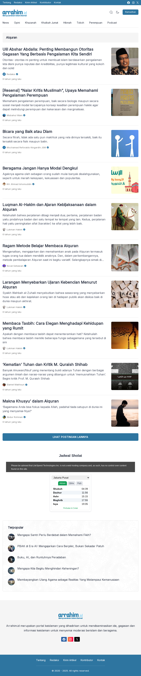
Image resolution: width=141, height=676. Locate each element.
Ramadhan (130, 12)
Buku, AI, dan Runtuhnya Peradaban (41, 557)
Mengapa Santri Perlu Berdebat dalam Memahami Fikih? (54, 535)
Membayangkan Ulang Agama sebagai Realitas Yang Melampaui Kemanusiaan (68, 579)
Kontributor (45, 2)
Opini (17, 22)
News (6, 22)
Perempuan (95, 22)
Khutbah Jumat (49, 22)
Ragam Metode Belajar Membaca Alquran (40, 245)
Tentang (7, 2)
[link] (128, 2)
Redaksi (18, 2)
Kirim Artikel (31, 2)
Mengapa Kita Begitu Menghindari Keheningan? (48, 568)
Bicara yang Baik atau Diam (27, 131)
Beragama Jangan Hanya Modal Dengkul (40, 168)
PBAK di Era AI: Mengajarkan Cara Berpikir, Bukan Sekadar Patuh (60, 546)
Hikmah (67, 22)
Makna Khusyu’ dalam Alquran (31, 401)
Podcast (112, 22)
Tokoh (80, 22)
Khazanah (30, 22)
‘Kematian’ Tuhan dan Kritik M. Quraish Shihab (45, 364)
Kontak (57, 2)
